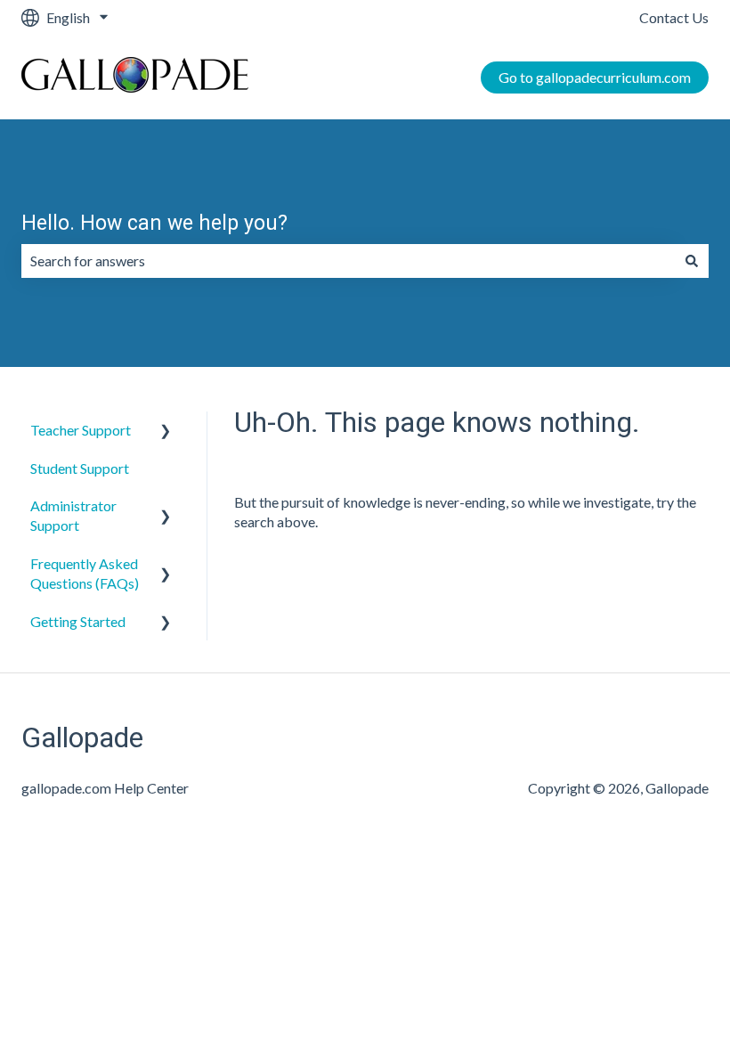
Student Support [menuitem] (79, 468)
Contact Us (674, 17)
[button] (165, 431)
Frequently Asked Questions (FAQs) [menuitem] (84, 573)
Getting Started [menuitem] (78, 621)
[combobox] (348, 261)
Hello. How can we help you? (154, 223)
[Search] (692, 261)
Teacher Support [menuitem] (80, 429)
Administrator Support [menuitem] (73, 515)
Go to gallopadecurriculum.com (595, 77)
